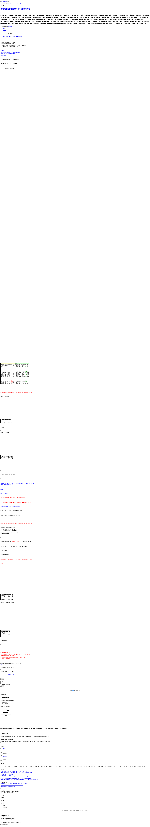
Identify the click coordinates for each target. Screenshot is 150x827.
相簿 (4, 28)
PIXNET (66, 810)
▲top (1, 676)
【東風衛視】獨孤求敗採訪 (6, 775)
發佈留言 (2, 686)
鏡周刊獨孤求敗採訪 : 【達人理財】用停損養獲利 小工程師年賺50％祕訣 (16, 772)
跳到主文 (2, 12)
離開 (7, 824)
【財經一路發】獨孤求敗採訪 (7, 774)
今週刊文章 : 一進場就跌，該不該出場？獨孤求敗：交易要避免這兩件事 (16, 776)
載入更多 (2, 679)
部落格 (4, 30)
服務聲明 (86, 810)
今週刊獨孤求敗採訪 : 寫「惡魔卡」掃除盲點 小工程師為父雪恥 (14, 771)
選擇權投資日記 (11, 674)
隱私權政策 (81, 810)
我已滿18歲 (3, 824)
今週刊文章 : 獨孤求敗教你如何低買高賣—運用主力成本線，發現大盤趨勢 (16, 778)
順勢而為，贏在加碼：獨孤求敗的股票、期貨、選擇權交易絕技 (14, 783)
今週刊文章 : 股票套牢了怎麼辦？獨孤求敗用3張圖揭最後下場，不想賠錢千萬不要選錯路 (19, 779)
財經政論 (10, 26)
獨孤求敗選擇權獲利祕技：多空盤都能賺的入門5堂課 (12, 785)
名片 (4, 31)
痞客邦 (9, 671)
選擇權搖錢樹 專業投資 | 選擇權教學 (15, 9)
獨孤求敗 (2, 664)
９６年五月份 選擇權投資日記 (12, 36)
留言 (11, 671)
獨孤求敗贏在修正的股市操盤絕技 (8, 786)
